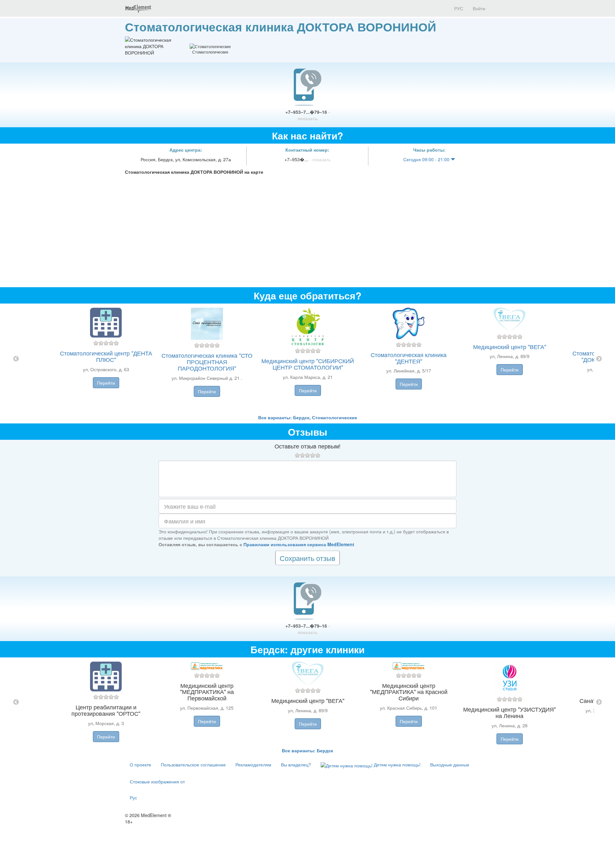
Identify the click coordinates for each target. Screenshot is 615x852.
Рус (133, 797)
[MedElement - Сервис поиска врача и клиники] (138, 8)
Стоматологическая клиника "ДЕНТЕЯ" (409, 357)
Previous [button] (16, 359)
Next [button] (599, 359)
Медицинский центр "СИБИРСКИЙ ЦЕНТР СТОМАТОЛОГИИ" (307, 363)
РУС (458, 8)
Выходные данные (449, 764)
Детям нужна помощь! (397, 764)
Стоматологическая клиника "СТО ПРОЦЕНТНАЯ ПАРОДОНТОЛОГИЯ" (206, 361)
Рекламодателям (253, 764)
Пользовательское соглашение (193, 764)
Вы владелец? (296, 764)
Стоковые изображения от (157, 781)
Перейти (106, 383)
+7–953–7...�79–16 (307, 115)
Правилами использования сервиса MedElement (298, 544)
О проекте (140, 764)
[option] (307, 358)
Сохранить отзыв (307, 558)
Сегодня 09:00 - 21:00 (427, 159)
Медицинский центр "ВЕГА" (509, 346)
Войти (479, 8)
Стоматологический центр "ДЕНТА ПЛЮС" (106, 356)
